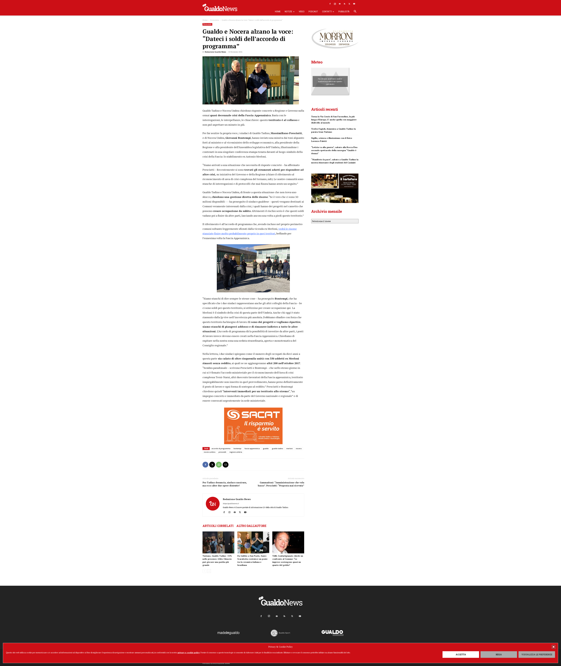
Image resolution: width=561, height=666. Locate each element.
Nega (499, 654)
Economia (214, 20)
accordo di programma (221, 448)
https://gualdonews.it (231, 503)
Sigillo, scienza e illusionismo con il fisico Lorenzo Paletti (331, 139)
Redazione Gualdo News (215, 52)
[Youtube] (354, 4)
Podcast (313, 11)
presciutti (222, 452)
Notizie (288, 11)
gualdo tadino (277, 448)
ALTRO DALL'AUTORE (251, 526)
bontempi (237, 448)
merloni (289, 448)
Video (301, 11)
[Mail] (339, 4)
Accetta (461, 654)
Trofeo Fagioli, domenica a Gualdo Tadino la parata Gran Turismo (333, 130)
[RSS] (344, 4)
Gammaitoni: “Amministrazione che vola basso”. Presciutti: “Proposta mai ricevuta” (281, 484)
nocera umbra (209, 452)
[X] (349, 4)
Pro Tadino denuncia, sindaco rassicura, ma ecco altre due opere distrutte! (224, 484)
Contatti (327, 11)
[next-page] (209, 571)
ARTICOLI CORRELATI (217, 526)
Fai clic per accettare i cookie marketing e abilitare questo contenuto (330, 81)
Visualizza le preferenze (536, 654)
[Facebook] (330, 4)
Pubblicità (343, 11)
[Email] (225, 465)
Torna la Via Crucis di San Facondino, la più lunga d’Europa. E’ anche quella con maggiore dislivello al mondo (333, 119)
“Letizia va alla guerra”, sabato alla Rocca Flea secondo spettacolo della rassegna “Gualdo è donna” (334, 150)
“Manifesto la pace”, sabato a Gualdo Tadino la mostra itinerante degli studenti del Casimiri (334, 161)
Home (278, 11)
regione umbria (235, 452)
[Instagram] (335, 4)
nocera (299, 448)
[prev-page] (204, 571)
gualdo (266, 448)
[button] (553, 646)
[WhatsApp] (219, 465)
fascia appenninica (252, 448)
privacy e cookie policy (189, 652)
